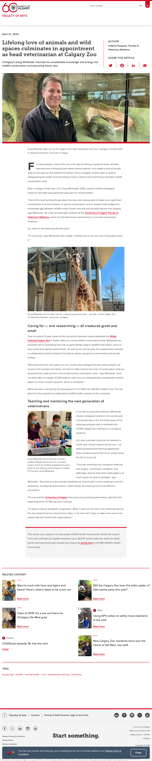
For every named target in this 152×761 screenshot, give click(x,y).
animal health (32, 674)
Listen (5, 649)
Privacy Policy (7, 740)
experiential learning (58, 674)
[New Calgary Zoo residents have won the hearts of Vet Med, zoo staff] (85, 645)
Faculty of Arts (14, 15)
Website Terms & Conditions (13, 736)
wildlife (19, 674)
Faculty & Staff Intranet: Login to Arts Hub (66, 715)
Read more (23, 598)
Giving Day (7, 674)
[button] (112, 65)
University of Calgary (56, 497)
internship (76, 674)
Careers (35, 715)
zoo (44, 674)
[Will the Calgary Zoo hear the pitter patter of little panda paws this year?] (85, 590)
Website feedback (9, 744)
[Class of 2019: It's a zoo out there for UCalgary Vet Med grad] (9, 618)
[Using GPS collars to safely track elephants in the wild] (85, 618)
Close (138, 752)
